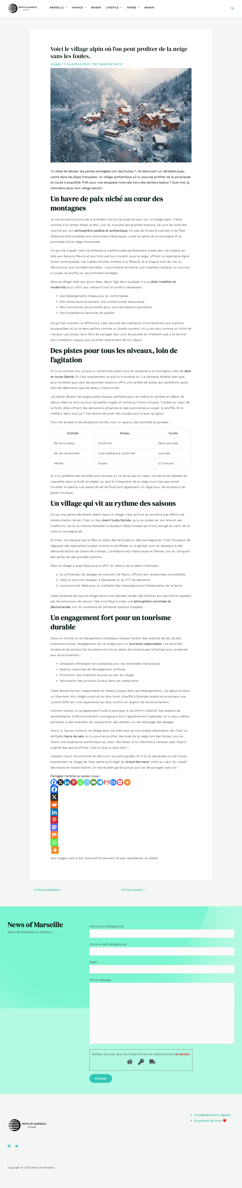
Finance (77, 7)
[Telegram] (100, 782)
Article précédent (45, 890)
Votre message (100, 980)
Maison (96, 7)
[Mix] (54, 835)
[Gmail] (106, 782)
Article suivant (134, 890)
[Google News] (113, 782)
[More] (127, 782)
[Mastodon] (54, 827)
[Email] (93, 782)
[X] (60, 782)
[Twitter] (16, 1146)
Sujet (93, 962)
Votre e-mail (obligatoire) (107, 944)
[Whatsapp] (80, 782)
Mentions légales (218, 1115)
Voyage (131, 7)
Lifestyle (112, 7)
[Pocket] (120, 782)
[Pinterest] (73, 782)
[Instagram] (87, 782)
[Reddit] (54, 804)
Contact (200, 1115)
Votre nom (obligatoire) (106, 926)
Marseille (57, 7)
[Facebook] (53, 782)
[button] (65, 7)
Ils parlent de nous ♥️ (210, 1120)
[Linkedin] (67, 782)
